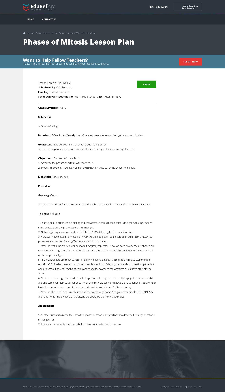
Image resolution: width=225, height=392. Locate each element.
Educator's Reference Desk (39, 7)
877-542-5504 (158, 7)
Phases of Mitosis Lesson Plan (81, 33)
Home (30, 19)
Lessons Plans (34, 33)
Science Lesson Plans (53, 33)
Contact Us (49, 19)
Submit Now (190, 61)
